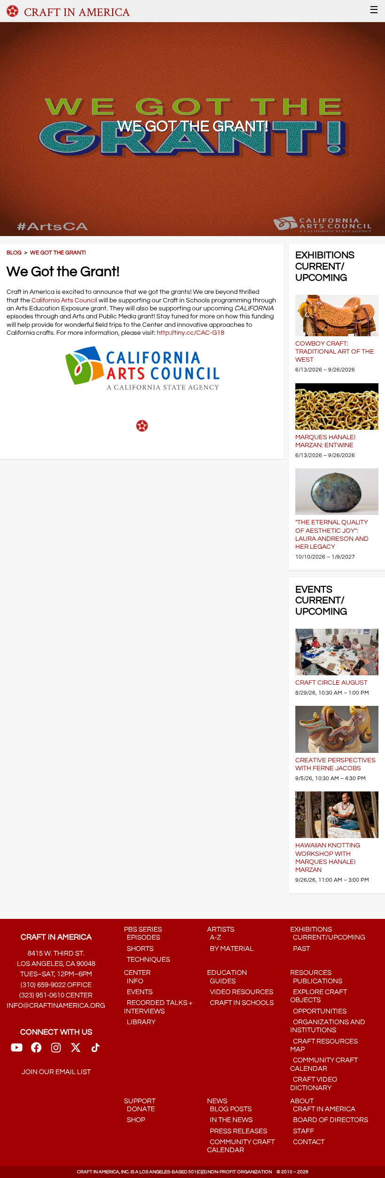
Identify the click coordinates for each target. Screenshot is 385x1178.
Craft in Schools (240, 1002)
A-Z (214, 937)
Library (139, 1022)
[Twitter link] (76, 1050)
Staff (302, 1131)
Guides (221, 981)
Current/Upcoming (327, 937)
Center (137, 972)
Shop (134, 1119)
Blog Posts (229, 1109)
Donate (139, 1109)
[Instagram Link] (55, 1050)
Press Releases (237, 1131)
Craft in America (322, 1109)
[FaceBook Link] (36, 1050)
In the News (230, 1119)
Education (227, 972)
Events (138, 992)
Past (300, 948)
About (302, 1101)
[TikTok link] (95, 1050)
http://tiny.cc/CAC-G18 (190, 332)
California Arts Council (64, 300)
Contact (307, 1142)
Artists (220, 929)
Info (133, 981)
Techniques (147, 959)
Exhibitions (311, 929)
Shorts (139, 948)
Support (139, 1101)
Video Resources (240, 992)
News (217, 1101)
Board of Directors (329, 1119)
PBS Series (143, 929)
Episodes (142, 937)
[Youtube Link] (16, 1050)
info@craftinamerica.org (56, 1005)
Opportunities (318, 1011)
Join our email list (56, 1071)
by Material (230, 948)
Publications (316, 981)
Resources (310, 972)
